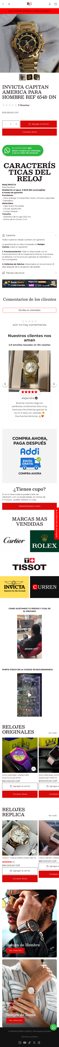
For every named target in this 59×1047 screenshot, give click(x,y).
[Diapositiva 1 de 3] (22, 77)
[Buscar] (9, 4)
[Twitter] (34, 1042)
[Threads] (39, 1042)
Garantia (10, 235)
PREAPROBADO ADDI (29, 506)
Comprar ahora (29, 132)
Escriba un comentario (29, 310)
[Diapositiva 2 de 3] (29, 77)
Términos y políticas (29, 1037)
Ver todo (53, 733)
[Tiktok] (29, 1042)
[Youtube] (24, 1042)
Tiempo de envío (15, 273)
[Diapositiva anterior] (3, 11)
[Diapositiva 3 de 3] (37, 77)
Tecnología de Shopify (42, 1031)
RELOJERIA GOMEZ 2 (23, 1031)
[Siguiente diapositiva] (56, 11)
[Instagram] (20, 1042)
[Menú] (3, 4)
